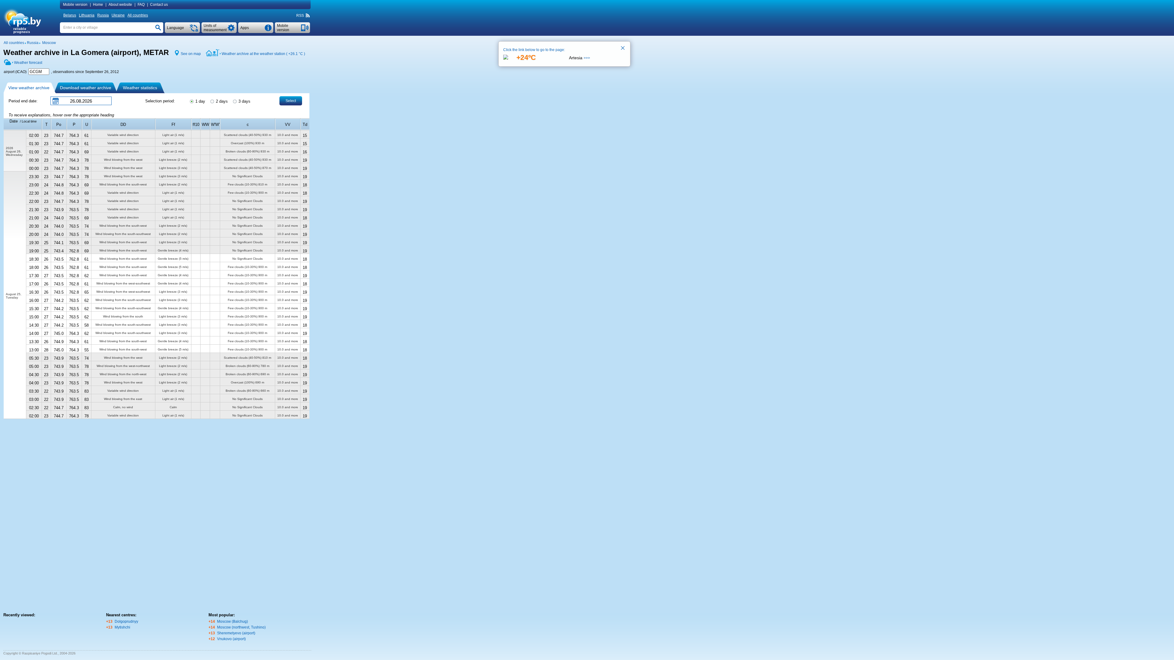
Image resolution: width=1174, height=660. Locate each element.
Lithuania (86, 15)
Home (98, 4)
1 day (199, 101)
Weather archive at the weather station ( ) (263, 54)
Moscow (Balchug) (232, 621)
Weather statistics (140, 87)
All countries (137, 15)
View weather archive (29, 87)
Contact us (159, 4)
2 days (221, 101)
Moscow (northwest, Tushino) (241, 627)
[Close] (623, 48)
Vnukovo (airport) (231, 639)
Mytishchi (122, 627)
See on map (191, 54)
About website (120, 4)
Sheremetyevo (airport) (236, 633)
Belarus (69, 15)
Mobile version (75, 4)
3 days (243, 101)
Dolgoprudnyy (126, 621)
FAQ (141, 4)
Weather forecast (28, 63)
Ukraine (118, 15)
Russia (103, 15)
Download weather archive (85, 87)
